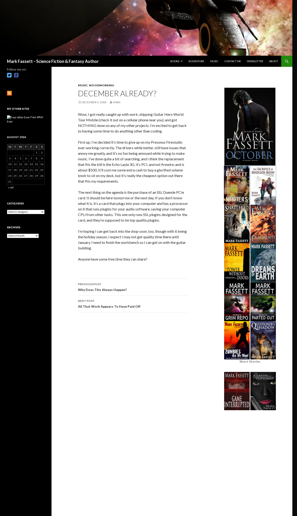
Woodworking (101, 85)
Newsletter (255, 61)
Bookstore (196, 61)
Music (214, 61)
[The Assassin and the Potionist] (263, 391)
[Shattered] (237, 224)
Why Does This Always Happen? (102, 287)
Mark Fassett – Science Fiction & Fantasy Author (53, 61)
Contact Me (232, 61)
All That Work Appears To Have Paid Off (109, 303)
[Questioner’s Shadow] (263, 340)
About (273, 61)
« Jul (10, 187)
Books (174, 61)
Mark (117, 102)
